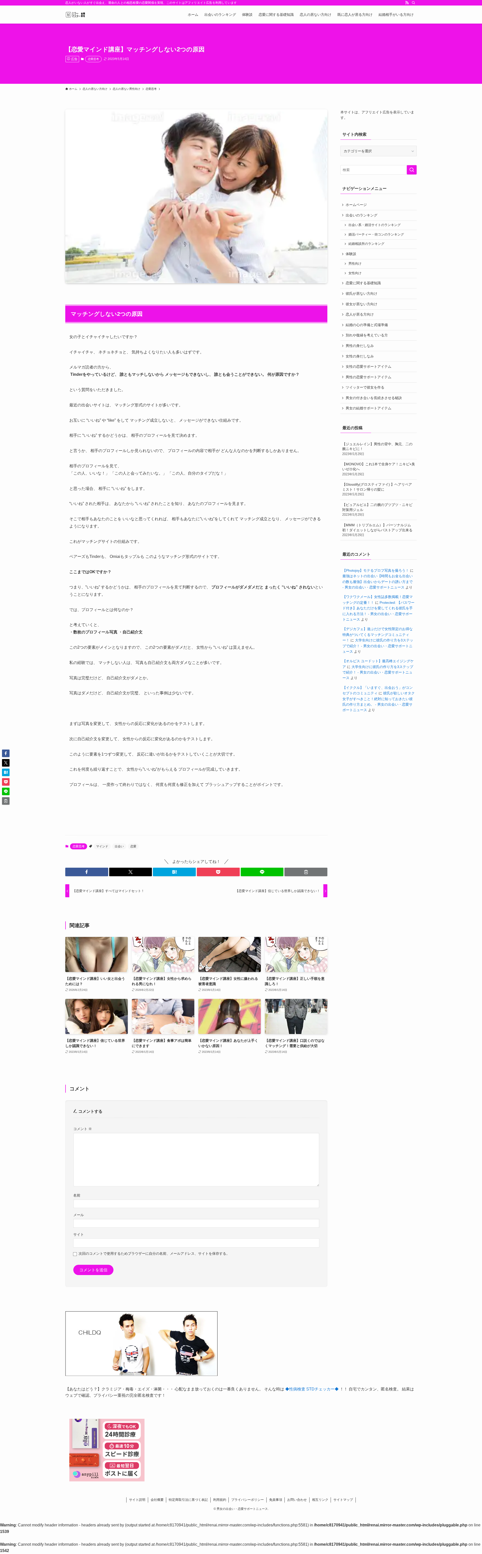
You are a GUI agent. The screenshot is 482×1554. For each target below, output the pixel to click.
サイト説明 (137, 1500)
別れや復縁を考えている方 (367, 335)
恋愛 (133, 846)
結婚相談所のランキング (366, 244)
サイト (78, 1234)
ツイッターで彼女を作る (365, 387)
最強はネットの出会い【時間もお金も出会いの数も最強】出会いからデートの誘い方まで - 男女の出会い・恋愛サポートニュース (377, 581)
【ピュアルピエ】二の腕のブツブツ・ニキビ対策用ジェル (377, 509)
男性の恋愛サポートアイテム (368, 377)
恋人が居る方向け (360, 314)
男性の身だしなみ (360, 346)
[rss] (407, 3)
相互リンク (320, 1500)
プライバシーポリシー (247, 1500)
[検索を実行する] (412, 170)
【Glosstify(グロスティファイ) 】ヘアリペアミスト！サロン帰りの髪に (377, 489)
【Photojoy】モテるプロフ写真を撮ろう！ (375, 570)
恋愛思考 (93, 58)
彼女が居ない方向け (361, 304)
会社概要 (157, 1500)
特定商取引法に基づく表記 (188, 1500)
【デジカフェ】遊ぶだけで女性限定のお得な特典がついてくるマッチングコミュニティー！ (377, 634)
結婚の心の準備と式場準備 (367, 325)
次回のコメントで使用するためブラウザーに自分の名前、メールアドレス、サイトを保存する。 (154, 1253)
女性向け (355, 273)
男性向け (355, 263)
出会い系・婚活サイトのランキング (374, 225)
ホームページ (356, 205)
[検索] (413, 3)
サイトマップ (343, 1500)
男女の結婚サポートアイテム (368, 408)
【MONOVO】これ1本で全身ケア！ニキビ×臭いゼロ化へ (378, 469)
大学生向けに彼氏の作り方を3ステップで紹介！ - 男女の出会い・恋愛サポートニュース (377, 645)
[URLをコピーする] (305, 872)
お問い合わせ (297, 1500)
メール (78, 1215)
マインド (102, 846)
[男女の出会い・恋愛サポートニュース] (75, 15)
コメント (82, 1129)
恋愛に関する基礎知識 (363, 283)
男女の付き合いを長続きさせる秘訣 (374, 398)
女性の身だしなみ (360, 356)
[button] (86, 872)
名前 (76, 1195)
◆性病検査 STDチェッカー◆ (312, 1389)
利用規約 (219, 1500)
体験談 (351, 254)
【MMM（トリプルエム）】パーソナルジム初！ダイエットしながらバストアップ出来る (377, 530)
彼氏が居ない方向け (361, 293)
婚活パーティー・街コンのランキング (376, 234)
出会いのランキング (361, 215)
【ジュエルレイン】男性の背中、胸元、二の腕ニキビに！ (377, 449)
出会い (119, 846)
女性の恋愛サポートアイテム (368, 366)
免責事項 (275, 1500)
